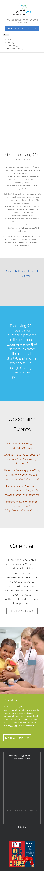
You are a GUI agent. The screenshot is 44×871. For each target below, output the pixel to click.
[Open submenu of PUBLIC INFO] (17, 46)
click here (13, 725)
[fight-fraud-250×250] (22, 842)
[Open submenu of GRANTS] (14, 43)
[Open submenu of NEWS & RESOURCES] (22, 49)
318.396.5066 (11, 755)
